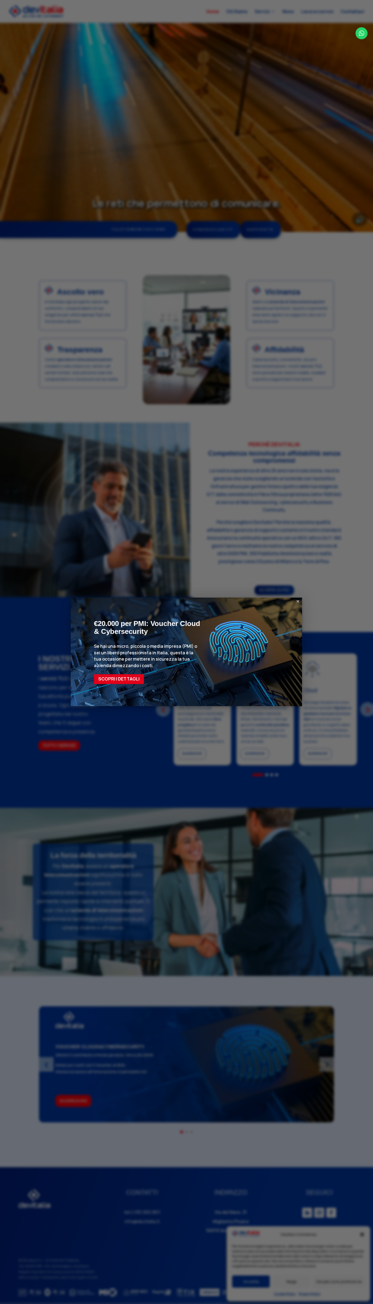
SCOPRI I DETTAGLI (119, 679)
